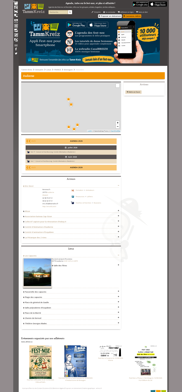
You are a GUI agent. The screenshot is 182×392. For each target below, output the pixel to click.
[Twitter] (15, 54)
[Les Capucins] (69, 127)
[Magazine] (15, 35)
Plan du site (33, 388)
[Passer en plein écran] (117, 85)
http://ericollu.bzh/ (49, 206)
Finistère (80, 69)
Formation (79, 190)
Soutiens (46, 388)
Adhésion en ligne (127, 12)
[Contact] (15, 46)
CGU (50, 388)
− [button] (117, 126)
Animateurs (90, 190)
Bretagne (68, 69)
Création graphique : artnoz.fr (92, 388)
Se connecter (110, 12)
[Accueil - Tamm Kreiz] (33, 7)
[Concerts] (15, 7)
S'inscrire (97, 12)
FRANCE (57, 69)
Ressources (80, 197)
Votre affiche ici (26, 342)
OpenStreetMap (115, 131)
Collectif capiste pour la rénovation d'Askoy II (45, 221)
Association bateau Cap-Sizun (38, 216)
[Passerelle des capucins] (74, 129)
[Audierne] (71, 104)
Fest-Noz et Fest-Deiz (83, 203)
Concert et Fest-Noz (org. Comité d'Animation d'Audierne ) (55, 152)
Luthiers (90, 197)
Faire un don (143, 12)
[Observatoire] (15, 31)
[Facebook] (15, 50)
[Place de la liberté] (68, 99)
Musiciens (97, 203)
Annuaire (39, 69)
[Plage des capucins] (77, 125)
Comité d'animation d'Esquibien (39, 232)
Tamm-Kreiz (26, 69)
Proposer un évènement (110, 16)
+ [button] (117, 122)
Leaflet (90, 131)
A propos (25, 388)
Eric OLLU (29, 186)
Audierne (50, 192)
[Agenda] (15, 21)
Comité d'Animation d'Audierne (39, 227)
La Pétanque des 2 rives (35, 237)
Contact (39, 388)
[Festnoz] (15, 3)
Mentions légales (58, 388)
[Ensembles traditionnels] (15, 14)
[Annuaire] (15, 26)
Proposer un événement (73, 388)
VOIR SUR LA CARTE (71, 261)
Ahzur (27, 211)
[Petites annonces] (15, 40)
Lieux (48, 69)
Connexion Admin (133, 16)
